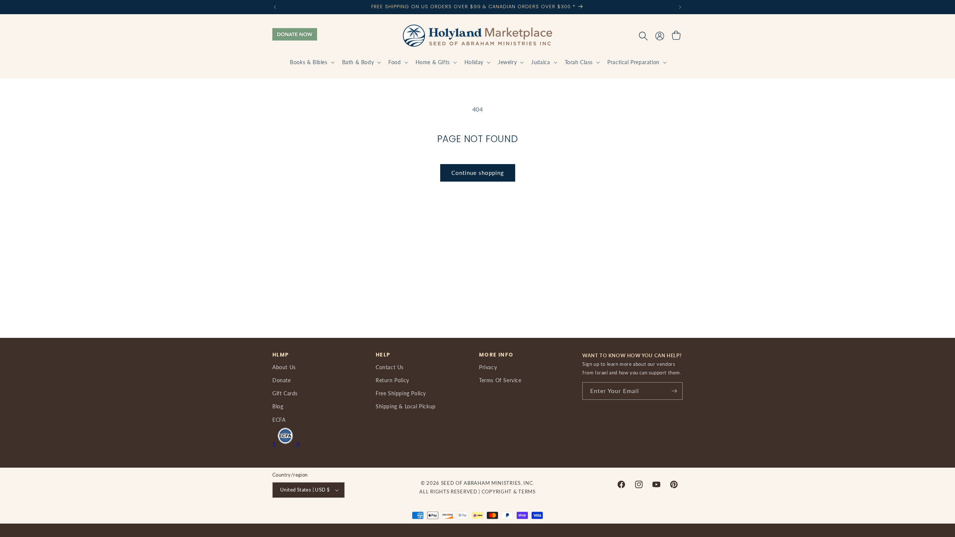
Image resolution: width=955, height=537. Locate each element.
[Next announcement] (680, 7)
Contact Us (390, 367)
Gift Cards (285, 393)
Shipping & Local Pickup (406, 406)
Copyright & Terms (509, 491)
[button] (311, 62)
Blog (277, 406)
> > (286, 443)
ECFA (278, 420)
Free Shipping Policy (401, 393)
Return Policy (392, 380)
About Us (284, 367)
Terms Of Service (500, 380)
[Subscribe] (674, 391)
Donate (281, 380)
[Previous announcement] (275, 7)
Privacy (488, 367)
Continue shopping (477, 172)
